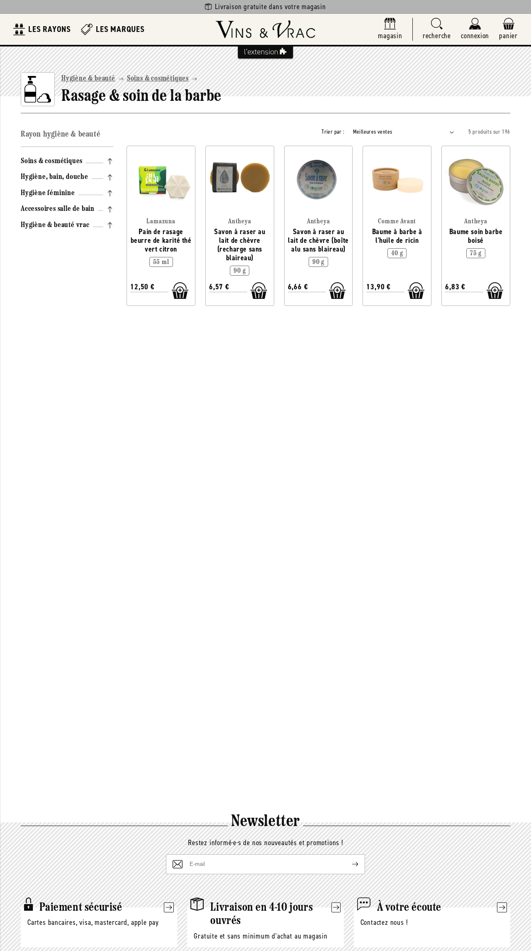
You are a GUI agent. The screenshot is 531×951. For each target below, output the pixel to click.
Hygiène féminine (48, 193)
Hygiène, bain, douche (54, 177)
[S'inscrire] (348, 864)
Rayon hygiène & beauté (60, 134)
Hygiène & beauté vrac (55, 225)
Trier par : (333, 132)
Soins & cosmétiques (158, 79)
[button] (437, 29)
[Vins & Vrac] (265, 29)
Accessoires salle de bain (58, 209)
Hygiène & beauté (88, 79)
